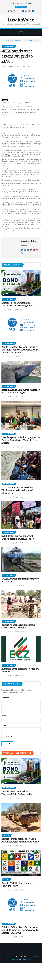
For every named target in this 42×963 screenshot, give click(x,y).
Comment (5, 698)
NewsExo (15, 959)
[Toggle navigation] (21, 32)
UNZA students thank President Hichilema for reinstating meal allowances (17, 490)
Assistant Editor (7, 66)
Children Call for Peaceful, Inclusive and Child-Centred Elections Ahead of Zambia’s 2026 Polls (20, 350)
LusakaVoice (21, 20)
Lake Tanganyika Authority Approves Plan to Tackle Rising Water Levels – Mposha (20, 440)
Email (4, 725)
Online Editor (6, 310)
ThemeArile (25, 959)
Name (4, 716)
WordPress (32, 956)
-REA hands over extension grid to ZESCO (24, 40)
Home (5, 40)
